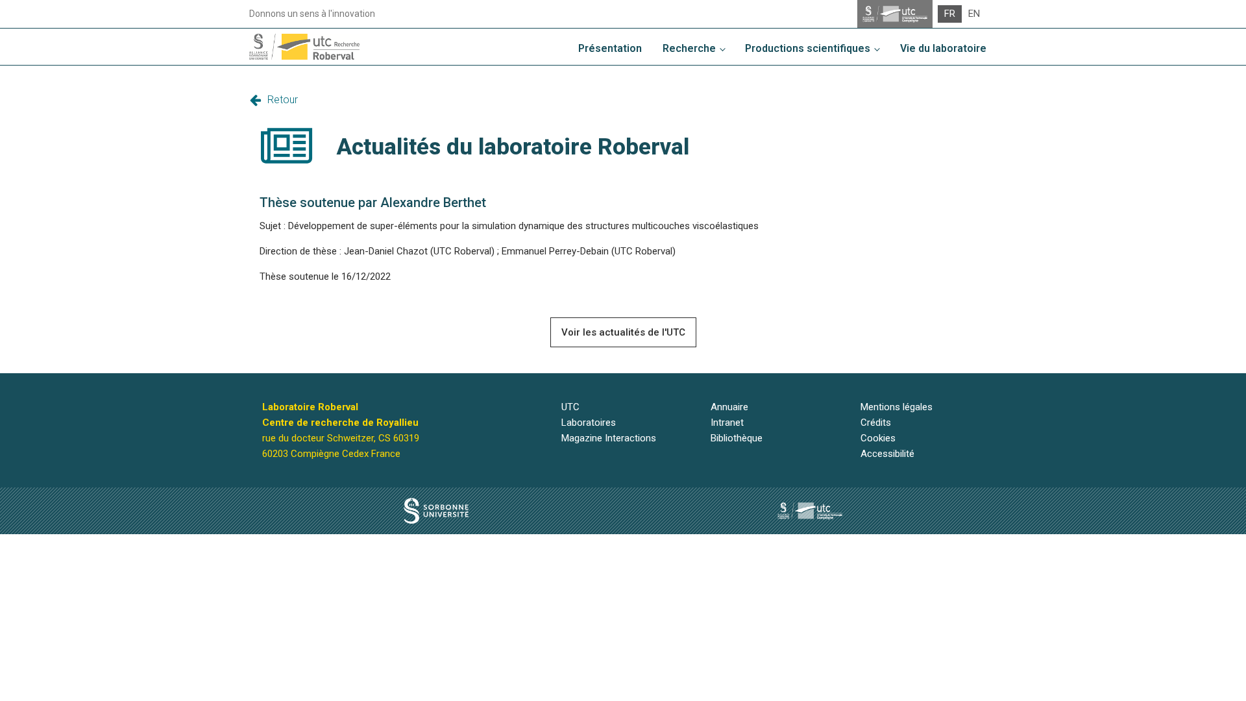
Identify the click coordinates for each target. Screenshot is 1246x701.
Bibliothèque (737, 438)
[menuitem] (950, 14)
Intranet (727, 422)
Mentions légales (897, 407)
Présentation (610, 48)
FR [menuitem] (949, 13)
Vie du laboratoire (943, 48)
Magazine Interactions (608, 438)
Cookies (878, 438)
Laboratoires (588, 422)
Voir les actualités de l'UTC (623, 332)
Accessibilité (887, 454)
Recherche (689, 48)
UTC (570, 407)
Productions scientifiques (807, 48)
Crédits (876, 422)
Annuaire (729, 407)
